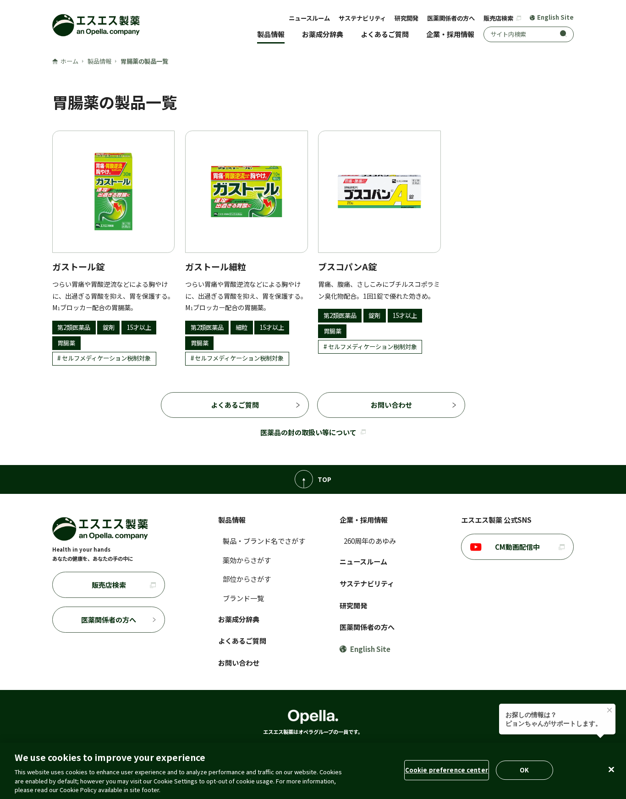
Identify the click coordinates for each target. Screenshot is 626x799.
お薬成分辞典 (322, 34)
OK (524, 770)
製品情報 (271, 34)
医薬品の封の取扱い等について (308, 432)
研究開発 (406, 18)
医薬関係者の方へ (451, 18)
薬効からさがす (247, 560)
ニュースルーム (309, 18)
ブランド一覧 (243, 598)
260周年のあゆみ (370, 541)
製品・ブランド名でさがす (264, 541)
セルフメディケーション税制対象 (106, 358)
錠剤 (109, 327)
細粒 (241, 327)
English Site (555, 17)
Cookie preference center (446, 770)
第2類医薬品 (73, 327)
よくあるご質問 (385, 34)
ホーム (69, 61)
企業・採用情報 (450, 34)
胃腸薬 (66, 343)
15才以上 (139, 327)
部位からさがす (247, 579)
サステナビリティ (362, 18)
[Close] (611, 770)
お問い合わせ (391, 405)
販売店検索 (499, 18)
